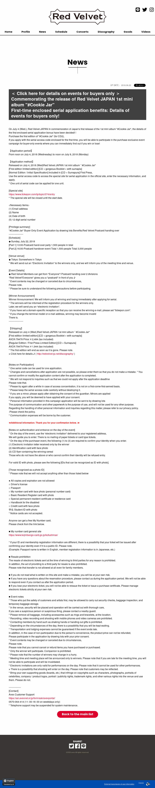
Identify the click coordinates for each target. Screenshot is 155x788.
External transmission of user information (119, 784)
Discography (106, 32)
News (42, 32)
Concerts (82, 32)
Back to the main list (77, 714)
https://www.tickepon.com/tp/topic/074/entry (32, 194)
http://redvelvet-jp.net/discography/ (55, 353)
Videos (145, 32)
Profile (25, 32)
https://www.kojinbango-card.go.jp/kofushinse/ (33, 535)
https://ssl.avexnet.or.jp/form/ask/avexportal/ (32, 698)
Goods (128, 32)
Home (8, 32)
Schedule (61, 32)
